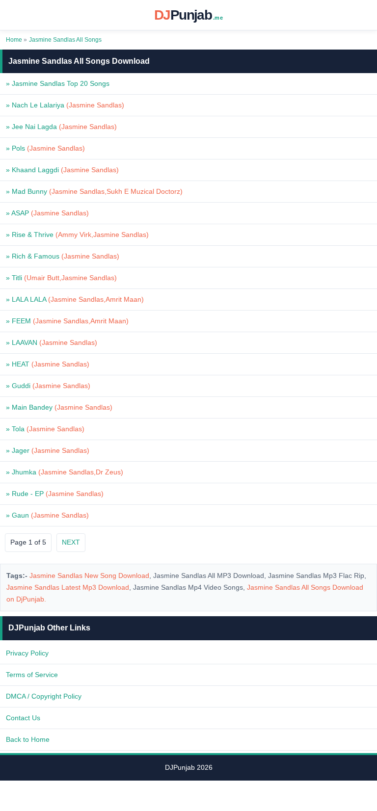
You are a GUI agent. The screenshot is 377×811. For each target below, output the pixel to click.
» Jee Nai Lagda (61, 127)
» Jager (47, 450)
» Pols (45, 148)
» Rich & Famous (62, 256)
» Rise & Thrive (77, 234)
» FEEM (67, 321)
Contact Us (23, 718)
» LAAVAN (51, 342)
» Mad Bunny (94, 191)
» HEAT (47, 364)
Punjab (188, 15)
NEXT (71, 542)
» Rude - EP (55, 493)
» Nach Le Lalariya (65, 105)
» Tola (45, 429)
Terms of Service (32, 675)
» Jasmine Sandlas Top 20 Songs (57, 83)
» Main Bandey (59, 407)
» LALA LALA (75, 299)
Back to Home (28, 739)
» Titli (61, 278)
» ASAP (47, 213)
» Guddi (48, 386)
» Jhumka (64, 472)
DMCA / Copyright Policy (43, 696)
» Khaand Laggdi (62, 170)
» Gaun (47, 515)
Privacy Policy (27, 653)
